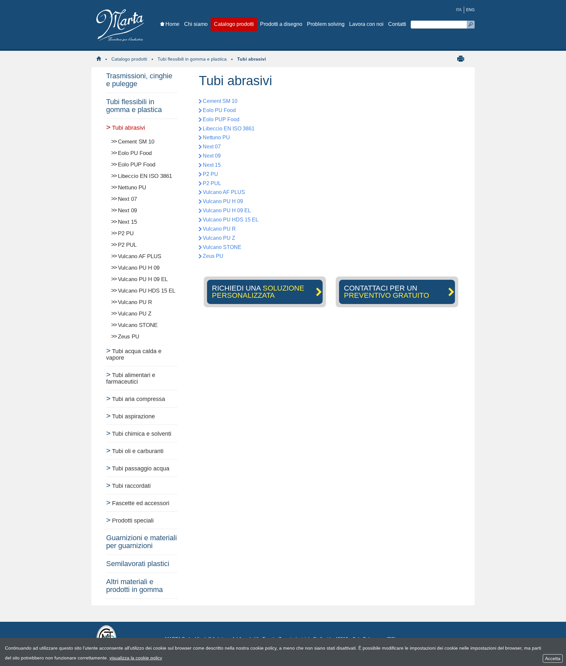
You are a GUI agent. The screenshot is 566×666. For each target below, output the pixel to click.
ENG (470, 10)
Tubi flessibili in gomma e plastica (192, 59)
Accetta (553, 658)
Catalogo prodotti (129, 59)
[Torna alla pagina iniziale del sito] (100, 59)
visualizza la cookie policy (135, 657)
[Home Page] (125, 25)
